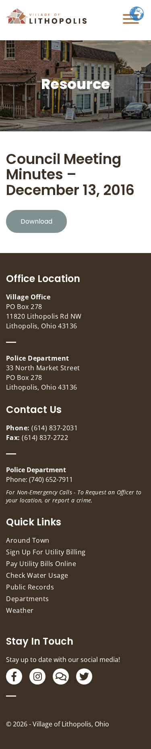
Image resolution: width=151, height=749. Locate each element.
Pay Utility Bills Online (41, 563)
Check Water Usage (37, 575)
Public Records (30, 587)
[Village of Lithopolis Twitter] (84, 676)
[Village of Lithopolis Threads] (61, 676)
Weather (20, 610)
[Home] (46, 16)
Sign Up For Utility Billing (46, 552)
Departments (27, 598)
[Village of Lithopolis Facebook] (14, 676)
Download (36, 221)
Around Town (28, 540)
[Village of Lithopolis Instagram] (37, 676)
